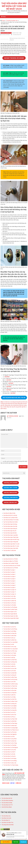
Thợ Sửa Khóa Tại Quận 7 (9, 583)
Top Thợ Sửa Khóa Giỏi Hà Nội (10, 522)
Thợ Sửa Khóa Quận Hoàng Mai (10, 541)
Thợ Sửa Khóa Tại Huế (8, 644)
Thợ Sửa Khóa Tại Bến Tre (9, 666)
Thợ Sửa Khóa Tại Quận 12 (9, 594)
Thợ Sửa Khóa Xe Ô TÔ (7, 805)
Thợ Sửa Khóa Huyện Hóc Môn (10, 616)
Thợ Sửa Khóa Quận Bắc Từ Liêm (11, 546)
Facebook (23, 842)
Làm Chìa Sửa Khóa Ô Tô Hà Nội (10, 519)
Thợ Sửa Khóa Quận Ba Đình (10, 533)
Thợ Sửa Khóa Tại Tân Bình (9, 605)
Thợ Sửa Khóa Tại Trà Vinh (9, 670)
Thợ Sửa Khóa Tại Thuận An (9, 692)
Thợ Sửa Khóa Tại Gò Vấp (9, 596)
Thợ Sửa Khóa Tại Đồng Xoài (10, 662)
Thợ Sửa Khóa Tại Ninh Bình (9, 721)
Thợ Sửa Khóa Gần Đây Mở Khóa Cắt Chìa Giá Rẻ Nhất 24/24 (14, 6)
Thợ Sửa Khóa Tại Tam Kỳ (9, 756)
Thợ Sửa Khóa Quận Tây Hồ (9, 530)
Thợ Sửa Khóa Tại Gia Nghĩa (10, 705)
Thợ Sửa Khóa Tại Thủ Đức (9, 603)
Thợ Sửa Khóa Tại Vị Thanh (9, 653)
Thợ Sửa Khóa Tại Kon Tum (9, 714)
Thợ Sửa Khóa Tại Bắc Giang (10, 688)
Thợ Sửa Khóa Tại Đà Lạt (9, 637)
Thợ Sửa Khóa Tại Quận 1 (9, 570)
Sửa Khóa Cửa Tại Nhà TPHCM (10, 563)
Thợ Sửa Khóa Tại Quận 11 (9, 592)
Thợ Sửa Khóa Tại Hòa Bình (9, 708)
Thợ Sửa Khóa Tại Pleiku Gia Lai (10, 730)
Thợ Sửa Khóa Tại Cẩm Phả (9, 699)
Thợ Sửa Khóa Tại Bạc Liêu (9, 763)
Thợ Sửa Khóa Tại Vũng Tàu (9, 633)
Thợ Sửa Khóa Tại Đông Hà (9, 675)
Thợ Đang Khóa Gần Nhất (7, 824)
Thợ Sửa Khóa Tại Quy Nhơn (10, 738)
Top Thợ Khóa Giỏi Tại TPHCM (10, 567)
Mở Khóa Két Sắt (10, 834)
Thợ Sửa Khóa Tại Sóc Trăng (10, 743)
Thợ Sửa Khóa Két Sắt (7, 798)
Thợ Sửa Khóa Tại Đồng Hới (9, 703)
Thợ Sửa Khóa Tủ (6, 820)
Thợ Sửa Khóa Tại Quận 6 (9, 581)
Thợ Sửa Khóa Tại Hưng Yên (10, 710)
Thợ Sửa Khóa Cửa (6, 816)
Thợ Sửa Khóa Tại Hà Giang (9, 758)
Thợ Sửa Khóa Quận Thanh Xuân (10, 537)
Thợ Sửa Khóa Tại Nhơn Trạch (10, 701)
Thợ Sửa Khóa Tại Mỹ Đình (9, 550)
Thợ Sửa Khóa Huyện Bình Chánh (11, 618)
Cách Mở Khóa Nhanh (7, 807)
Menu (4, 16)
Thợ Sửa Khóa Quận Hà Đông (10, 524)
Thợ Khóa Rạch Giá (17, 34)
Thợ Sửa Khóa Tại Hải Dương (10, 679)
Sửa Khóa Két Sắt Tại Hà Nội (10, 515)
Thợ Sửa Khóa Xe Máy (7, 802)
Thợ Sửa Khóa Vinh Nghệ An (10, 734)
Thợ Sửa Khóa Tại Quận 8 (9, 585)
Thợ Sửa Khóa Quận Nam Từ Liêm (11, 544)
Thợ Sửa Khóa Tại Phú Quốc (10, 732)
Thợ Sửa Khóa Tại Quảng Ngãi (10, 727)
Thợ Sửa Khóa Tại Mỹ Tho (9, 694)
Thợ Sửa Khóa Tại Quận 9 (9, 587)
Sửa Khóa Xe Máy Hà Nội (9, 513)
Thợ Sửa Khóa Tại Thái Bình (9, 745)
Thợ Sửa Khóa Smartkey (7, 800)
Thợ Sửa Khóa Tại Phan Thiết (10, 719)
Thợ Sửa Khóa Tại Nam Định (10, 725)
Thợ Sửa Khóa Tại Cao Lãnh (9, 668)
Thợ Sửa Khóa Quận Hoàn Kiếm (10, 548)
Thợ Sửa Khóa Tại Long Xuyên (10, 648)
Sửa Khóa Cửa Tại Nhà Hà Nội (10, 517)
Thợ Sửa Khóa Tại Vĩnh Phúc (10, 659)
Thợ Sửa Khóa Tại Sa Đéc (9, 664)
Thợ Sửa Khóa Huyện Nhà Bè (10, 614)
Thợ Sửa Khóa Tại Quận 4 (9, 576)
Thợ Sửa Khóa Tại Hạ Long (9, 646)
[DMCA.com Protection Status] (5, 829)
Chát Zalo (15, 842)
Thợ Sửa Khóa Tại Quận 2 (9, 572)
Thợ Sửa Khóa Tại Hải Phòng (10, 629)
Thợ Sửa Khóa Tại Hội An (9, 754)
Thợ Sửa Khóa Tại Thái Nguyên (10, 747)
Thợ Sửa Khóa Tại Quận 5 (9, 578)
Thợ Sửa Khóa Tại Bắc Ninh (9, 635)
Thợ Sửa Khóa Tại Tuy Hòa (9, 749)
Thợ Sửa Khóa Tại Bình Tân (9, 600)
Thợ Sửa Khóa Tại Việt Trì (9, 752)
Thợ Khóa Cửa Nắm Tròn (6, 32)
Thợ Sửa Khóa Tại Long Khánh (10, 642)
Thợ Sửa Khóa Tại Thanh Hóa (10, 686)
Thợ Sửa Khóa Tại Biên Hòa (9, 640)
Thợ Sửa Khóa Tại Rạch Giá (9, 741)
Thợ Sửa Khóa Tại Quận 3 (9, 574)
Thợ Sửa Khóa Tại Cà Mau (9, 697)
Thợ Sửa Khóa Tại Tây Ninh (9, 655)
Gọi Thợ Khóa (6, 842)
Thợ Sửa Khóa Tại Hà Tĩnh (9, 681)
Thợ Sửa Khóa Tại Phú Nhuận (10, 607)
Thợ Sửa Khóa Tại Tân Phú (9, 598)
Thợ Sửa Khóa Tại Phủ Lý (9, 716)
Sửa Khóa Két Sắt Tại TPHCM (10, 559)
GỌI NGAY (7, 376)
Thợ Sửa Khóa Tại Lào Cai (9, 712)
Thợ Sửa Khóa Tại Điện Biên (10, 673)
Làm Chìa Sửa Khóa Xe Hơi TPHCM (11, 565)
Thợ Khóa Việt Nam (6, 34)
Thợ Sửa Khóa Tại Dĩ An (9, 736)
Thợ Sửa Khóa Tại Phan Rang (10, 723)
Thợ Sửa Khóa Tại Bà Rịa (9, 657)
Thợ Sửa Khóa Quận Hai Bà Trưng (11, 539)
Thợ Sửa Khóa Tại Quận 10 (9, 589)
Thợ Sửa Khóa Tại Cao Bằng (10, 760)
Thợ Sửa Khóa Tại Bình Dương (10, 684)
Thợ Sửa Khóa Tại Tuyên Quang (10, 765)
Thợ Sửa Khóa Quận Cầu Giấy (10, 526)
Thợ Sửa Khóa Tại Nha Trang (10, 677)
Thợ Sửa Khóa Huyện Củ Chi (10, 611)
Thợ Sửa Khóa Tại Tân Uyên (9, 690)
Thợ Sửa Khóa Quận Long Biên (10, 535)
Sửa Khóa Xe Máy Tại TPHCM (10, 561)
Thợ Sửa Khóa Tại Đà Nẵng (9, 631)
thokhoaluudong (13, 416)
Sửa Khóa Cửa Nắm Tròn (7, 822)
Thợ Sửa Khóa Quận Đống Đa (10, 528)
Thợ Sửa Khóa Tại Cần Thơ (9, 626)
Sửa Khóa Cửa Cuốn (6, 818)
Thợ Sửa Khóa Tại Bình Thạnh (10, 609)
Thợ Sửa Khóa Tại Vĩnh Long (10, 651)
